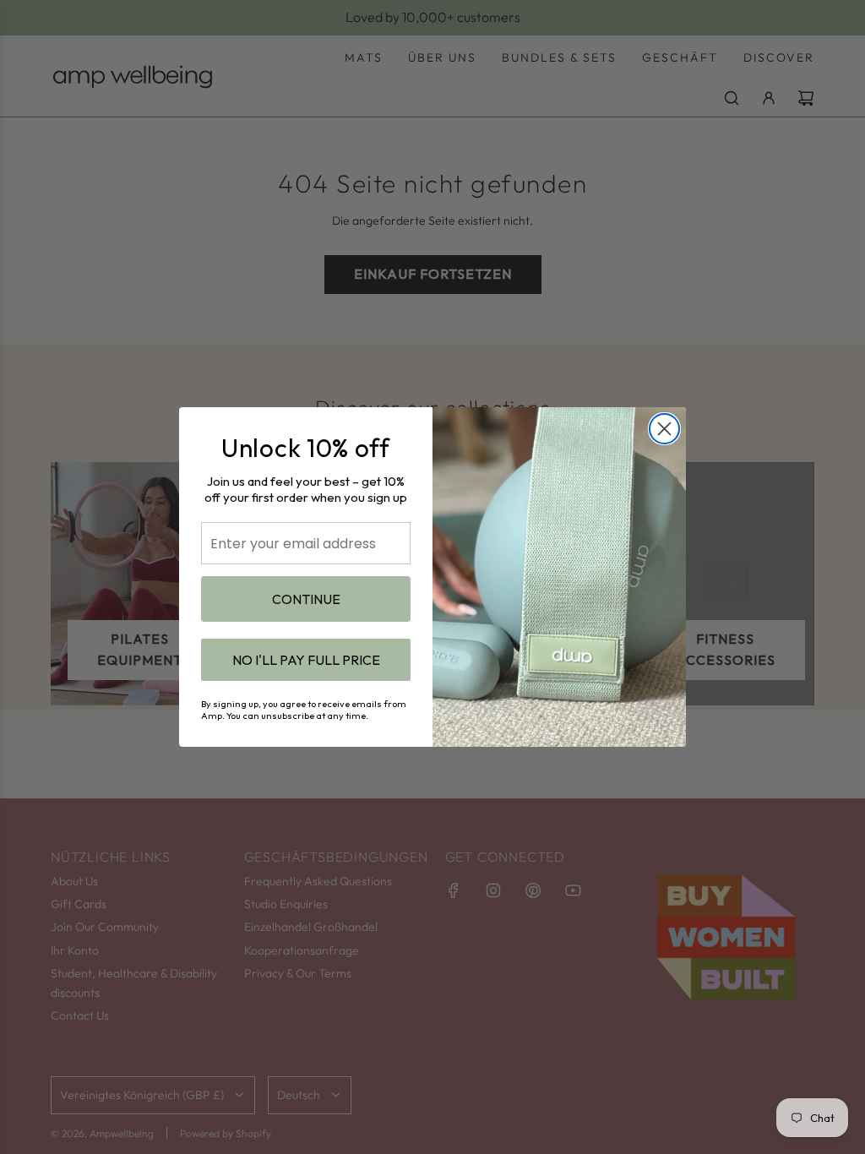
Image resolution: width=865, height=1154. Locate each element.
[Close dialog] (664, 429)
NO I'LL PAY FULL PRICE (306, 659)
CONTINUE (306, 599)
